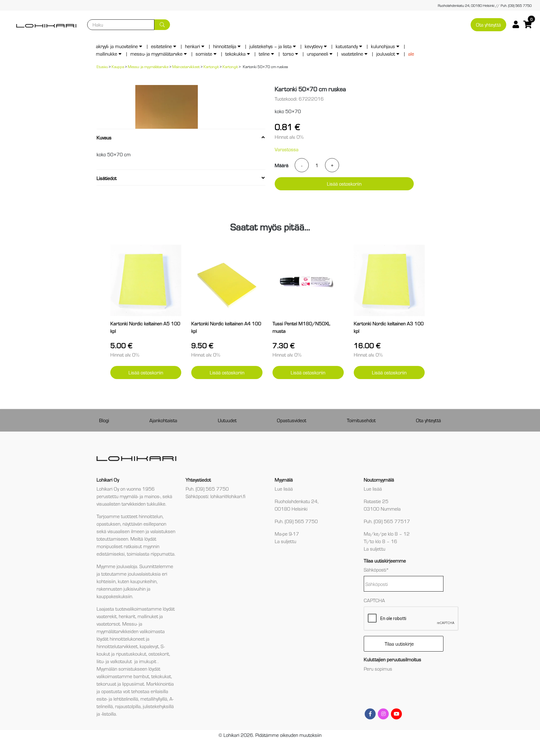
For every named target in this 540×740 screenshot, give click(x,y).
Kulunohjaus (383, 46)
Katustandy (347, 46)
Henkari (192, 46)
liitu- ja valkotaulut (115, 661)
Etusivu (102, 66)
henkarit (127, 616)
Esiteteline (161, 46)
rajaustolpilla (128, 706)
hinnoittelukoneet (127, 638)
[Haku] (162, 24)
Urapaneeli (317, 53)
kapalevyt (149, 646)
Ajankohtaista (163, 420)
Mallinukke (106, 53)
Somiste (204, 53)
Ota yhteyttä (488, 24)
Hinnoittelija (224, 46)
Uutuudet (227, 420)
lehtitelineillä (125, 698)
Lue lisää (284, 488)
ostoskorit (158, 653)
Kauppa (118, 66)
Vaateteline (352, 53)
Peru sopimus (378, 668)
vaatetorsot (108, 623)
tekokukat (161, 676)
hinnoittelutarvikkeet (117, 646)
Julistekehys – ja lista (270, 46)
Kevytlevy (313, 46)
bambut (141, 676)
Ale (411, 53)
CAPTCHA (374, 600)
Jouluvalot (385, 53)
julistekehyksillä (158, 706)
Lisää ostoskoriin (344, 183)
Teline (264, 53)
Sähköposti (376, 569)
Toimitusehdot (361, 420)
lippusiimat (133, 683)
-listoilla (108, 713)
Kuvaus (104, 137)
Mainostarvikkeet (186, 66)
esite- (102, 698)
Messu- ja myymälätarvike (156, 53)
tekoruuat (106, 683)
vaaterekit (107, 616)
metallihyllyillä (153, 698)
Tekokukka (235, 53)
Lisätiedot (107, 178)
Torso (288, 53)
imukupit (148, 661)
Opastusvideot (291, 420)
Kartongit (211, 66)
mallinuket (148, 616)
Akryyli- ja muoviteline (117, 46)
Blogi (104, 420)
